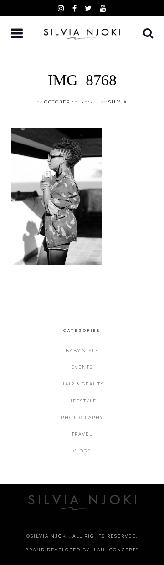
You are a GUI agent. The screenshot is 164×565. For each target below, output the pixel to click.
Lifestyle (82, 400)
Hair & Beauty (82, 383)
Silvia (117, 101)
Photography (82, 417)
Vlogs (82, 450)
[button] (18, 33)
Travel (82, 434)
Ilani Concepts (115, 549)
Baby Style (82, 350)
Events (82, 367)
